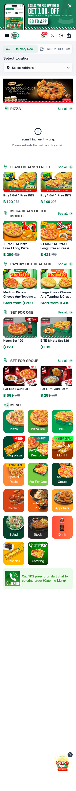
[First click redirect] (38, 395)
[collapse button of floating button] (70, 754)
